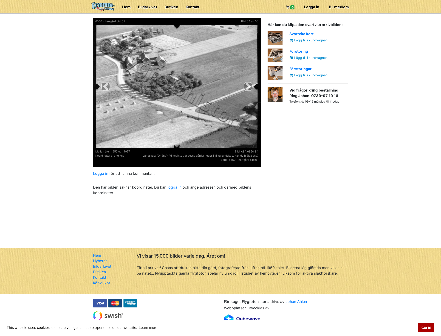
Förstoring (298, 51)
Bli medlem (339, 7)
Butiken (171, 7)
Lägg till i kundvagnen (310, 40)
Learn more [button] (148, 328)
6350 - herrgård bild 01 (110, 21)
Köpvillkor (101, 283)
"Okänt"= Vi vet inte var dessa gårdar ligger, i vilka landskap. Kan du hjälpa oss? (207, 155)
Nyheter (100, 260)
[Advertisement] (302, 140)
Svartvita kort (301, 34)
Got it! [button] (426, 328)
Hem (126, 7)
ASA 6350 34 (249, 151)
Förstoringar (300, 68)
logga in (174, 187)
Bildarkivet (147, 7)
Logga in (311, 7)
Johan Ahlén (296, 301)
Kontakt (192, 7)
